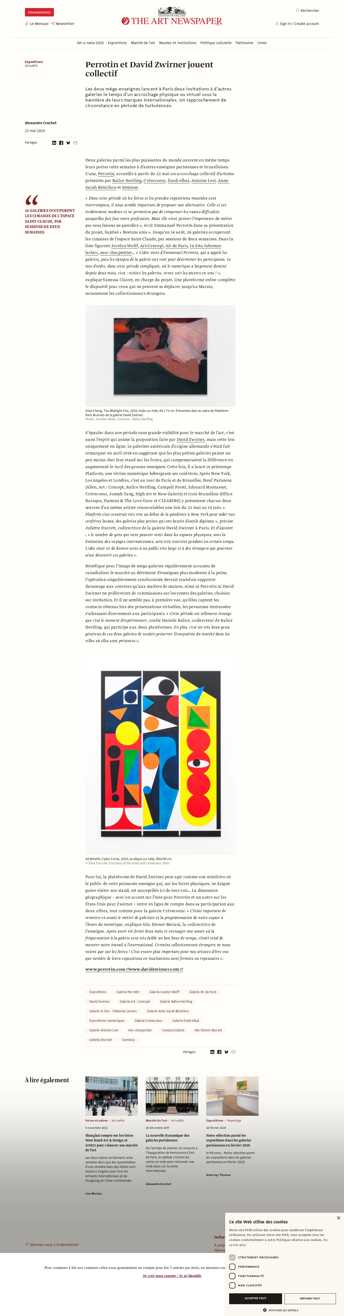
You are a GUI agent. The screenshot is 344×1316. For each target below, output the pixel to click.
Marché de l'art (156, 1120)
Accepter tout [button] (255, 1298)
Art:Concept (151, 246)
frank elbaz (179, 180)
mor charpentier (116, 252)
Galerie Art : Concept (135, 1001)
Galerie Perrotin (127, 992)
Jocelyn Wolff (124, 246)
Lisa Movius (93, 1194)
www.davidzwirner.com (154, 969)
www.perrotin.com (105, 969)
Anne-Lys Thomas (218, 1175)
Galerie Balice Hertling (176, 1001)
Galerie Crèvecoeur (149, 1020)
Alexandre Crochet (41, 122)
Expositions (34, 62)
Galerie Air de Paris (203, 992)
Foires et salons (96, 1120)
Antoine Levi (203, 180)
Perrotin (106, 174)
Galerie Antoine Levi (103, 1030)
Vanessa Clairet (173, 1030)
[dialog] (284, 1264)
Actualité (31, 66)
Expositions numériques (107, 1020)
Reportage (234, 1120)
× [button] (338, 1218)
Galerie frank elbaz (186, 1020)
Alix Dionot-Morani (208, 1030)
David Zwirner (191, 439)
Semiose (130, 187)
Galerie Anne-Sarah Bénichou (168, 1011)
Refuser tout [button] (310, 1298)
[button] (282, 1310)
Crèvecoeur (154, 180)
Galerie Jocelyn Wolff (164, 992)
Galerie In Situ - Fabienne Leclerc (113, 1011)
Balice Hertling (127, 180)
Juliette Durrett (100, 1040)
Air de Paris (176, 246)
